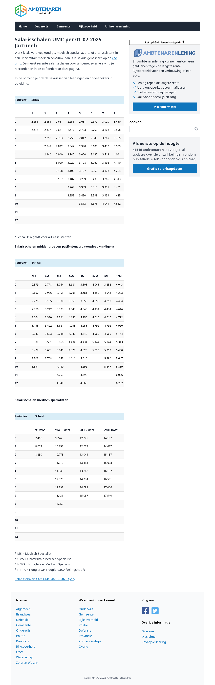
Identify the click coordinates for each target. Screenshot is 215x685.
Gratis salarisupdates (165, 168)
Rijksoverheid (87, 26)
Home (23, 26)
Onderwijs (42, 26)
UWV (19, 652)
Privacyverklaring (154, 642)
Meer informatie (165, 107)
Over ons (148, 631)
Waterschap (24, 657)
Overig (83, 646)
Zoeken (135, 122)
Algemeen (23, 609)
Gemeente (63, 26)
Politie (20, 636)
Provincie (22, 641)
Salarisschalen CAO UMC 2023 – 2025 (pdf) (45, 579)
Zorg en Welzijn (27, 663)
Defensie (22, 620)
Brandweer (24, 614)
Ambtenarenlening (117, 26)
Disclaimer (149, 637)
